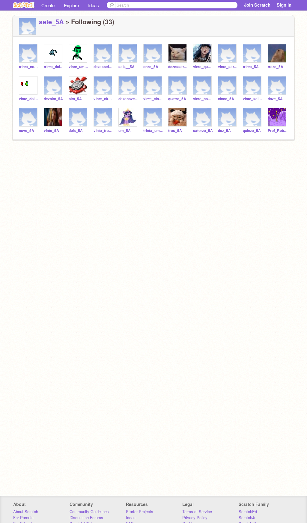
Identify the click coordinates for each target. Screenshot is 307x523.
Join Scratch (257, 4)
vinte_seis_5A (253, 98)
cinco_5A (226, 98)
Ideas (93, 5)
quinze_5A (252, 130)
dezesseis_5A (104, 66)
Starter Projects (139, 511)
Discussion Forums (86, 517)
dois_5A (76, 130)
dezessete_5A (178, 66)
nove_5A (26, 130)
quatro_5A (177, 98)
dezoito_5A (53, 98)
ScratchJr (247, 517)
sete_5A (51, 21)
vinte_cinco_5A (153, 98)
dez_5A (224, 130)
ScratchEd (248, 511)
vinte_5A (51, 130)
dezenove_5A (128, 98)
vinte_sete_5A (228, 66)
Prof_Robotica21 (278, 130)
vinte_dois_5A (29, 98)
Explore (71, 5)
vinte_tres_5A (104, 130)
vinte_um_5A (79, 66)
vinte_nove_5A (203, 98)
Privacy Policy (194, 517)
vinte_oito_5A (104, 98)
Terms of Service (197, 511)
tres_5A (175, 130)
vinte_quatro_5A (203, 66)
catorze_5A (203, 130)
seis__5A (126, 66)
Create (48, 5)
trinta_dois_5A (54, 66)
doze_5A (275, 98)
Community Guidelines (89, 511)
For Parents (23, 517)
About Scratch (25, 511)
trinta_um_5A (153, 130)
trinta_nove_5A (29, 66)
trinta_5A (251, 66)
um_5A (124, 130)
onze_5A (150, 66)
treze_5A (275, 66)
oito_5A (75, 98)
